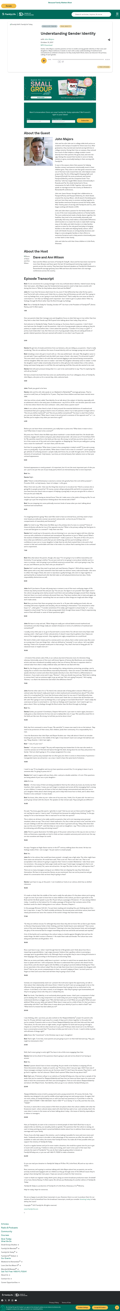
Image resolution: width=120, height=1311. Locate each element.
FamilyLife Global (8, 1256)
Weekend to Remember (10, 1262)
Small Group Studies (9, 1245)
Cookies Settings (83, 1307)
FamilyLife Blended (9, 1248)
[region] (60, 1307)
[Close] (117, 1307)
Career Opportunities (9, 1282)
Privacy (64, 124)
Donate (9, 6)
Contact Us (5, 1279)
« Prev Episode (103, 67)
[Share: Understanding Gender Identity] (109, 40)
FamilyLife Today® (49, 26)
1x (59, 61)
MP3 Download (46, 45)
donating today (85, 1199)
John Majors (49, 39)
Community (6, 1231)
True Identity (66, 26)
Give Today (6, 1239)
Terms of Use (66, 1302)
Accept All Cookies (99, 1307)
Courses (5, 1235)
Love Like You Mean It (10, 1265)
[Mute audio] (53, 62)
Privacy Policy (54, 1302)
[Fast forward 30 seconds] (63, 62)
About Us (4, 1275)
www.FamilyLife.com (31, 1209)
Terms (59, 124)
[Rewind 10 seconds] (56, 62)
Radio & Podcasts (9, 1227)
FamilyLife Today (8, 1252)
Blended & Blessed (9, 1269)
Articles (5, 1224)
